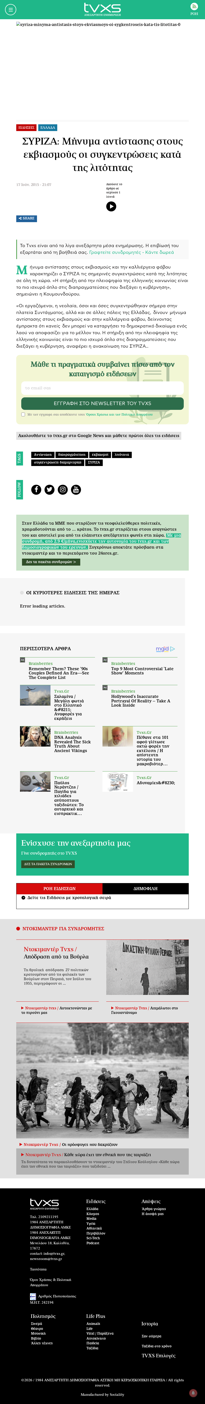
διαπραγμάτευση (72, 455)
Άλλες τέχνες (42, 1343)
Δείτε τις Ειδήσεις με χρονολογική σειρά (66, 898)
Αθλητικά (94, 1228)
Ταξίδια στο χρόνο (157, 1346)
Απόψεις (151, 1201)
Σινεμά (36, 1324)
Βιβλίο (36, 1338)
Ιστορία (150, 1324)
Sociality (117, 1395)
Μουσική (38, 1333)
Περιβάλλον (96, 1233)
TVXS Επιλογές (159, 1356)
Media (91, 1219)
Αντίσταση (43, 455)
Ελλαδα (47, 128)
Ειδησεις (26, 128)
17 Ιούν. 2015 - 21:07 (33, 185)
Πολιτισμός (43, 1316)
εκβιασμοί (100, 455)
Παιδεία (92, 1343)
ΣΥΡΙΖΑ (94, 462)
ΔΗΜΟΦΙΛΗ (146, 889)
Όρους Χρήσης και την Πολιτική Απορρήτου (119, 414)
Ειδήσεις (96, 1201)
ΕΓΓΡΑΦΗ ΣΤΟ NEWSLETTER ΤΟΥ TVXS (102, 403)
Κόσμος (92, 1214)
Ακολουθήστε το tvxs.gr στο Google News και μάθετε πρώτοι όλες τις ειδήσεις (98, 436)
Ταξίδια (92, 1348)
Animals (93, 1324)
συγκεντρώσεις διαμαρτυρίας (58, 462)
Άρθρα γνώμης (154, 1209)
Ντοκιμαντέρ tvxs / (42, 1008)
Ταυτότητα (38, 1269)
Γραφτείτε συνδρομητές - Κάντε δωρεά (131, 252)
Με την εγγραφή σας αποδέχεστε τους (90, 414)
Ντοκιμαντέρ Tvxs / (50, 949)
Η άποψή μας (153, 1214)
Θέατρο (37, 1329)
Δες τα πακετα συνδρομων (48, 864)
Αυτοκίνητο (96, 1338)
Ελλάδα (92, 1209)
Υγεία (90, 1224)
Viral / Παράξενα (100, 1333)
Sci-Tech (93, 1238)
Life (89, 1329)
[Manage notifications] (193, 1393)
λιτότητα (122, 455)
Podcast (93, 1243)
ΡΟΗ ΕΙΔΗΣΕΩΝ (60, 889)
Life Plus (95, 1316)
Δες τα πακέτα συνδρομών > (51, 562)
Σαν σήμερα (151, 1336)
